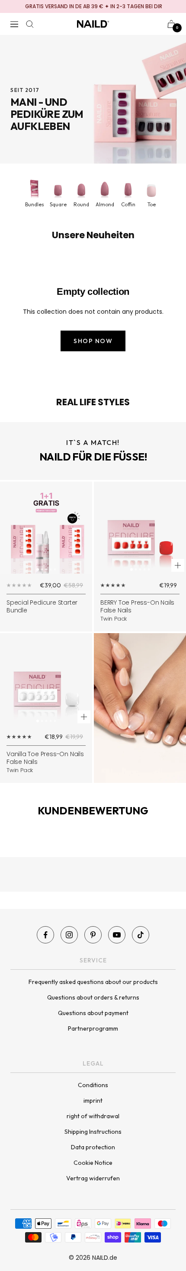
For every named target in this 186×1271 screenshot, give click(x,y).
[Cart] (171, 24)
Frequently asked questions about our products (93, 982)
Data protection (93, 1147)
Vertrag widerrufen (93, 1178)
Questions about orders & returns (93, 997)
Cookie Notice (93, 1163)
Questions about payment (93, 1013)
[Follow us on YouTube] (116, 934)
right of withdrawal (93, 1116)
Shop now (93, 341)
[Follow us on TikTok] (140, 934)
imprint (93, 1100)
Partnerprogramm (93, 1028)
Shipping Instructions (93, 1131)
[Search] (30, 24)
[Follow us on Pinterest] (93, 934)
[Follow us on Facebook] (45, 934)
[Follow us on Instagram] (69, 934)
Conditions (93, 1085)
